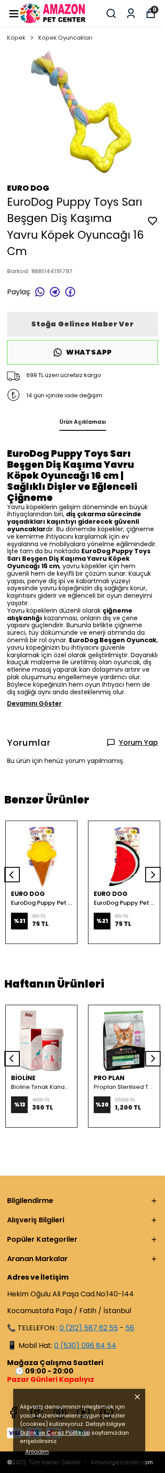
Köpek (16, 37)
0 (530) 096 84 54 (85, 1345)
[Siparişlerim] (130, 13)
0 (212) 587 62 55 (88, 1328)
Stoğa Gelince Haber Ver (82, 324)
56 (129, 1328)
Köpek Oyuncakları (65, 37)
